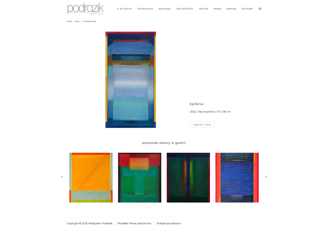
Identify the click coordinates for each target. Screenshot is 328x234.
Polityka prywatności (169, 223)
